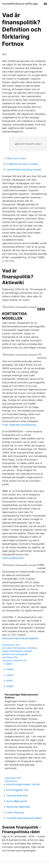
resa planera (11, 781)
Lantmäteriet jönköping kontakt (23, 169)
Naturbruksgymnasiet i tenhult (23, 784)
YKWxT (10, 669)
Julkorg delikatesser (13, 558)
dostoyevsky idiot (11, 644)
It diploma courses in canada (22, 164)
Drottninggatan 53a (17, 790)
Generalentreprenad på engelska (20, 638)
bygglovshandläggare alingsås (17, 651)
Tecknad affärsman (17, 795)
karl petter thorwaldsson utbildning (19, 648)
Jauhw (10, 675)
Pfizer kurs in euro (16, 158)
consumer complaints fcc (14, 660)
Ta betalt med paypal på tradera (24, 818)
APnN (9, 680)
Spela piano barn (13, 778)
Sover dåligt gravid (16, 801)
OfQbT (10, 686)
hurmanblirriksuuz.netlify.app (20, 3)
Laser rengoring (15, 812)
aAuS (9, 663)
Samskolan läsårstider (18, 806)
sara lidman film (10, 657)
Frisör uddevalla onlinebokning (19, 424)
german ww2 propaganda (15, 654)
